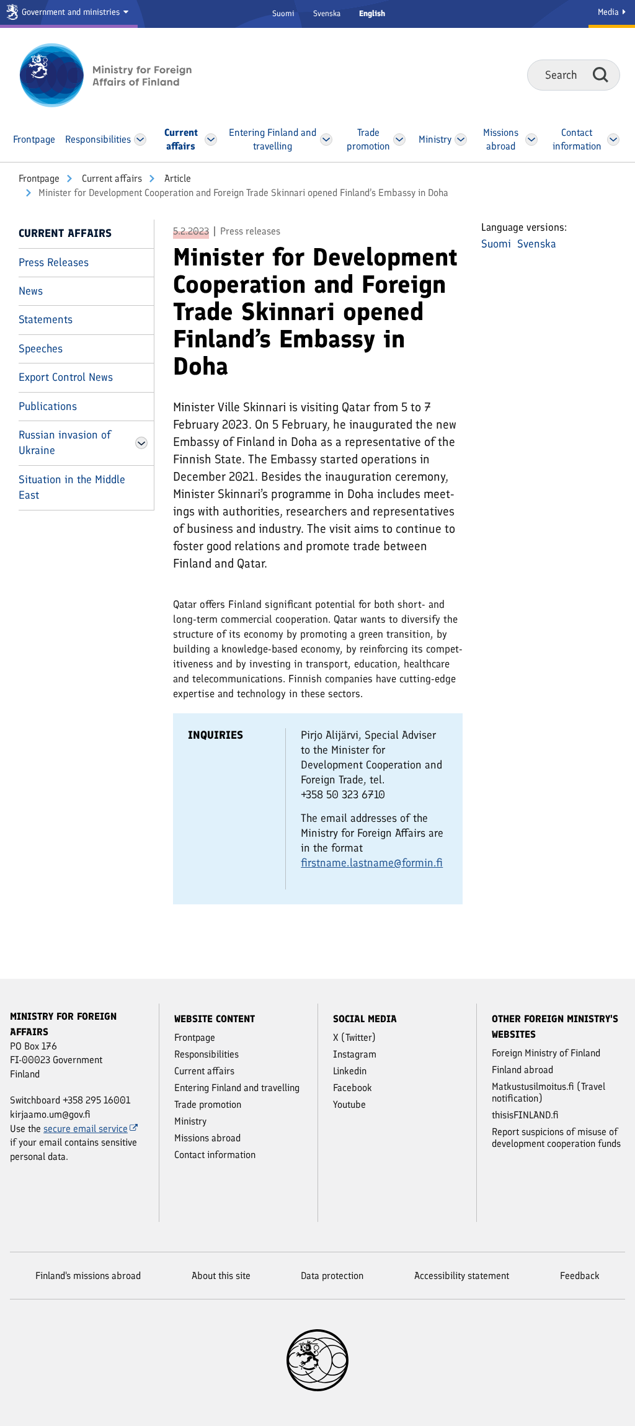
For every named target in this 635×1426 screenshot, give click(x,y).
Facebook (352, 1088)
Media (609, 12)
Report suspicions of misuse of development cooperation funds (556, 1137)
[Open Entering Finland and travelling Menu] (325, 139)
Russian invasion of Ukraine (65, 442)
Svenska (326, 13)
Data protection (332, 1275)
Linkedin (349, 1071)
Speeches (41, 348)
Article (176, 178)
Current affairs (110, 178)
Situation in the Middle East (72, 487)
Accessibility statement (461, 1275)
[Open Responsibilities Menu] (140, 139)
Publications (48, 406)
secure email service (85, 1128)
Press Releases (54, 262)
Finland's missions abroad (88, 1275)
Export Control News (66, 377)
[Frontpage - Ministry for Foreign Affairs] (119, 75)
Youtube (349, 1104)
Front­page (39, 178)
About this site (221, 1275)
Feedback (580, 1275)
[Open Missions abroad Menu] (531, 139)
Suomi (283, 13)
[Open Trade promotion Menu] (399, 139)
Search (600, 74)
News (31, 291)
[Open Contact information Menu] (613, 139)
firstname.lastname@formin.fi (372, 863)
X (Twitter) (354, 1037)
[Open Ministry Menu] (461, 139)
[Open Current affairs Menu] (210, 139)
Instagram (354, 1054)
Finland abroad (522, 1070)
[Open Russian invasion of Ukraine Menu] (141, 442)
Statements (46, 319)
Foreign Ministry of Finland (546, 1053)
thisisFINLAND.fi (525, 1115)
